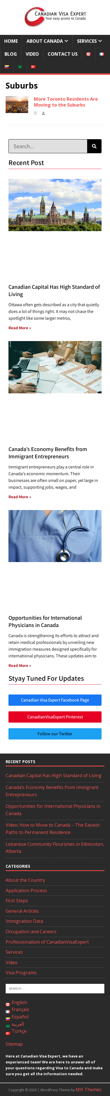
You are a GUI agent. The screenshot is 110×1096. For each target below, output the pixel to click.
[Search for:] (55, 988)
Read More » (19, 327)
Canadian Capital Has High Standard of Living (54, 775)
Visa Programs (21, 972)
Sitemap (14, 1044)
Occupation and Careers (31, 931)
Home (11, 41)
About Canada (45, 41)
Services (87, 41)
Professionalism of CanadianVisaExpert (47, 942)
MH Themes (89, 1089)
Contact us (63, 54)
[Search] (94, 146)
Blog (11, 54)
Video (32, 54)
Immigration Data (24, 921)
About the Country (25, 880)
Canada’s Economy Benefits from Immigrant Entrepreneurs (47, 452)
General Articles (22, 911)
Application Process (26, 890)
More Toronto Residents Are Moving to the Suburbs (66, 102)
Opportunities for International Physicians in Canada (45, 621)
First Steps (17, 900)
